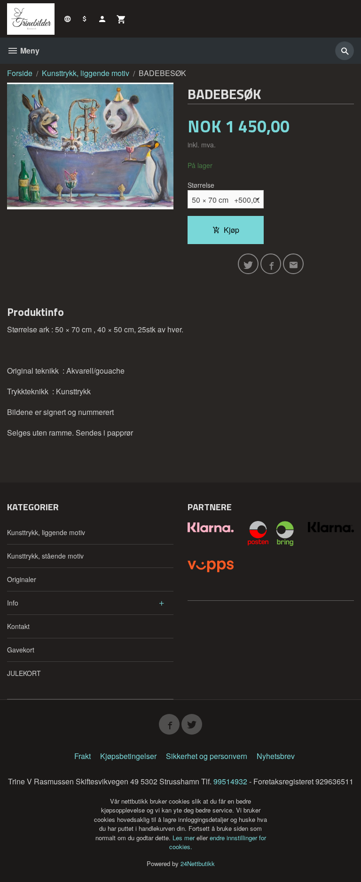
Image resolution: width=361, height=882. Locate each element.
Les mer (184, 837)
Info (12, 602)
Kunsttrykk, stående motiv (45, 555)
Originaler (21, 579)
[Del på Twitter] (248, 263)
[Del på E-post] (293, 263)
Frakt (82, 756)
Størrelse (201, 185)
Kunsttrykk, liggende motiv (46, 532)
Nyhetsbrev (276, 756)
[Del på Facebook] (270, 263)
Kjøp (231, 229)
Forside (19, 73)
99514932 (230, 781)
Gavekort (20, 649)
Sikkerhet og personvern (206, 756)
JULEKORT (24, 673)
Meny (28, 50)
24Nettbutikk (197, 863)
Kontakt (18, 626)
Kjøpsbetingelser (128, 756)
